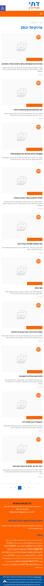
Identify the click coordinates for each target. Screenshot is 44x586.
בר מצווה (16, 540)
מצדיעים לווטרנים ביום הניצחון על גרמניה (28, 110)
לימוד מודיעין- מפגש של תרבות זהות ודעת (27, 466)
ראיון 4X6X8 (8, 564)
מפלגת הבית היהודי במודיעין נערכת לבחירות (26, 332)
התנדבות (10, 543)
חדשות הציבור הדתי (16, 549)
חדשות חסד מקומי (35, 552)
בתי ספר (11, 540)
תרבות (37, 567)
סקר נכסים (38, 288)
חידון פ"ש (13, 552)
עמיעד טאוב (20, 561)
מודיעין (11, 555)
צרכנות (24, 564)
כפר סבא (9, 584)
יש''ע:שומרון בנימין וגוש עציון (20, 582)
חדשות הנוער (10, 545)
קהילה (19, 564)
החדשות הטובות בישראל (9, 579)
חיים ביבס (6, 552)
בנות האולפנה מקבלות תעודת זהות (30, 244)
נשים (8, 558)
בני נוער (29, 540)
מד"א (15, 555)
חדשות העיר (34, 549)
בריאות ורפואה (23, 540)
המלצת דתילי (28, 543)
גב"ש (29, 582)
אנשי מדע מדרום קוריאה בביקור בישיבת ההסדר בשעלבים (22, 64)
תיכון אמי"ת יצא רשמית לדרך (32, 422)
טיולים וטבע (30, 555)
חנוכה (36, 555)
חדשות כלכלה (22, 552)
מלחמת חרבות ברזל (31, 558)
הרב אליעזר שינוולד (18, 543)
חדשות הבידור (21, 546)
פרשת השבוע (33, 564)
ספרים (40, 561)
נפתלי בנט (12, 558)
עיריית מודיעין (32, 561)
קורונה (14, 564)
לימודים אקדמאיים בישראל (27, 584)
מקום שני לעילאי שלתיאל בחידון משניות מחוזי (26, 154)
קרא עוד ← (39, 74)
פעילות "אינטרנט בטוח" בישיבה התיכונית (28, 198)
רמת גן (39, 582)
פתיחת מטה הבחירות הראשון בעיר (30, 376)
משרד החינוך (22, 558)
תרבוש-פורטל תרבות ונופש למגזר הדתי (24, 577)
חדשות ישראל (16, 584)
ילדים (23, 555)
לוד (35, 584)
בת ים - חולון (34, 582)
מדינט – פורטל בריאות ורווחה (23, 579)
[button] (3, 8)
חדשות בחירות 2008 (34, 546)
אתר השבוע (34, 540)
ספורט (4, 558)
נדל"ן (16, 558)
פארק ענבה (11, 561)
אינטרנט (40, 540)
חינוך (40, 555)
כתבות (19, 555)
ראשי (41, 22)
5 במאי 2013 (37, 59)
